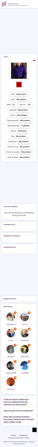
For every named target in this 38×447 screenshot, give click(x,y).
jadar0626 (25, 357)
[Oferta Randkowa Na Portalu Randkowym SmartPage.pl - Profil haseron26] (10, 381)
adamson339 (11, 373)
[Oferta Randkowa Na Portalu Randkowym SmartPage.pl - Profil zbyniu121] (10, 349)
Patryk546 (25, 340)
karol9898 (25, 373)
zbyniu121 (10, 357)
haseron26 (11, 389)
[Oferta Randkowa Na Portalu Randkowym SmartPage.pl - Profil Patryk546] (24, 333)
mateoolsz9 (10, 324)
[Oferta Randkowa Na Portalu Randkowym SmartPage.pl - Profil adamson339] (10, 365)
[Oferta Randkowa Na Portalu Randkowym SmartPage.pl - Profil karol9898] (24, 365)
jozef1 (11, 340)
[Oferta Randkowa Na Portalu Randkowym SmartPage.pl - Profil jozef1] (10, 333)
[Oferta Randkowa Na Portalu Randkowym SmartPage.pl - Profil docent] (24, 316)
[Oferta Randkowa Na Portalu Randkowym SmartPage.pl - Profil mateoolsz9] (10, 316)
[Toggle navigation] (34, 4)
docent (25, 324)
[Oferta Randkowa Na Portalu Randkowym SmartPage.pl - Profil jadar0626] (24, 349)
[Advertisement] (19, 32)
